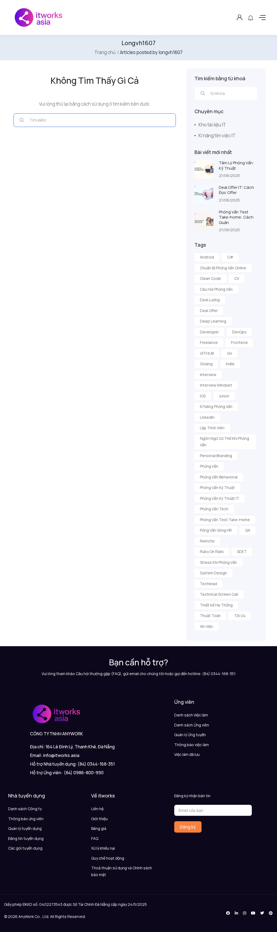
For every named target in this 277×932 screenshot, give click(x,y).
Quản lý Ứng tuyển (190, 734)
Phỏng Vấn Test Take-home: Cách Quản (236, 217)
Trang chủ (105, 52)
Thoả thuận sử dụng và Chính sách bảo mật (121, 871)
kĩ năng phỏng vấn (216, 406)
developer (209, 331)
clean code (210, 278)
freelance (209, 342)
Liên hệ (97, 808)
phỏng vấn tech (214, 508)
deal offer (209, 310)
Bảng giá (98, 828)
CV (236, 278)
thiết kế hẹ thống (216, 605)
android (207, 257)
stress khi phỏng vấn (218, 562)
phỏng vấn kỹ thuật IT (219, 498)
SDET (242, 551)
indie (230, 363)
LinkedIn (207, 417)
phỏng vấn (209, 466)
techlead (208, 583)
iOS (203, 395)
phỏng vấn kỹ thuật (217, 487)
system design (213, 572)
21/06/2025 (229, 175)
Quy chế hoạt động (107, 858)
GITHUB (207, 353)
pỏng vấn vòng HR (216, 530)
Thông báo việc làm (191, 744)
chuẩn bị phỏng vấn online (223, 267)
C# (230, 257)
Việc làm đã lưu (187, 754)
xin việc (206, 626)
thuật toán (210, 615)
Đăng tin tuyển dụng (26, 838)
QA (247, 530)
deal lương (210, 299)
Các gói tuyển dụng (25, 848)
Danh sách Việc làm (191, 715)
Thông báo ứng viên (26, 818)
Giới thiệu (99, 818)
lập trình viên (212, 427)
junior (224, 395)
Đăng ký (188, 827)
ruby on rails (212, 551)
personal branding (216, 455)
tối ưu (239, 615)
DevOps (239, 331)
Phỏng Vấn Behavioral (219, 477)
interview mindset (216, 385)
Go (229, 353)
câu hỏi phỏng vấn (216, 289)
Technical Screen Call (219, 594)
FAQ (94, 838)
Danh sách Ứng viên (191, 725)
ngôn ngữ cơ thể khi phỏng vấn (224, 442)
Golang (206, 363)
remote (207, 541)
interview (208, 374)
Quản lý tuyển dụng (25, 828)
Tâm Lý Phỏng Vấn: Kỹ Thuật (236, 165)
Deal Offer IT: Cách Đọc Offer (236, 190)
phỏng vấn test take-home (225, 519)
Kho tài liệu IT (212, 125)
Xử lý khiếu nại (103, 848)
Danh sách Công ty (25, 808)
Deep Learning (213, 321)
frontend (239, 342)
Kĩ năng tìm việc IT (217, 135)
